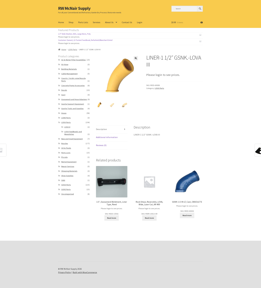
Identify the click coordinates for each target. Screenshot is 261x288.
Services (96, 22)
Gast (63, 95)
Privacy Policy (64, 272)
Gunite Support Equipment (72, 104)
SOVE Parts (66, 189)
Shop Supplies (67, 175)
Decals (64, 90)
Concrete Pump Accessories (73, 85)
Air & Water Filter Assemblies (73, 60)
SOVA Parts (66, 185)
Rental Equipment (69, 162)
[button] (136, 58)
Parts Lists (83, 22)
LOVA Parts (72, 49)
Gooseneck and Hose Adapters (74, 99)
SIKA (63, 180)
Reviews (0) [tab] (101, 145)
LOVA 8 (67, 127)
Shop (71, 22)
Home (61, 22)
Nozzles (64, 143)
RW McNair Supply (74, 8)
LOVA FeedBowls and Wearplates (73, 133)
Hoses (63, 113)
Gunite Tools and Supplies (72, 108)
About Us (109, 22)
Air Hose (64, 64)
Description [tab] (101, 129)
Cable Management (69, 73)
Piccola (64, 157)
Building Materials (69, 69)
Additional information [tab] (107, 137)
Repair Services (67, 166)
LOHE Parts (66, 118)
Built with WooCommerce (85, 272)
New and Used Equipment (72, 139)
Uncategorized (67, 194)
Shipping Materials (69, 171)
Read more (111, 218)
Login (139, 22)
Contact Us (127, 22)
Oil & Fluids (66, 148)
